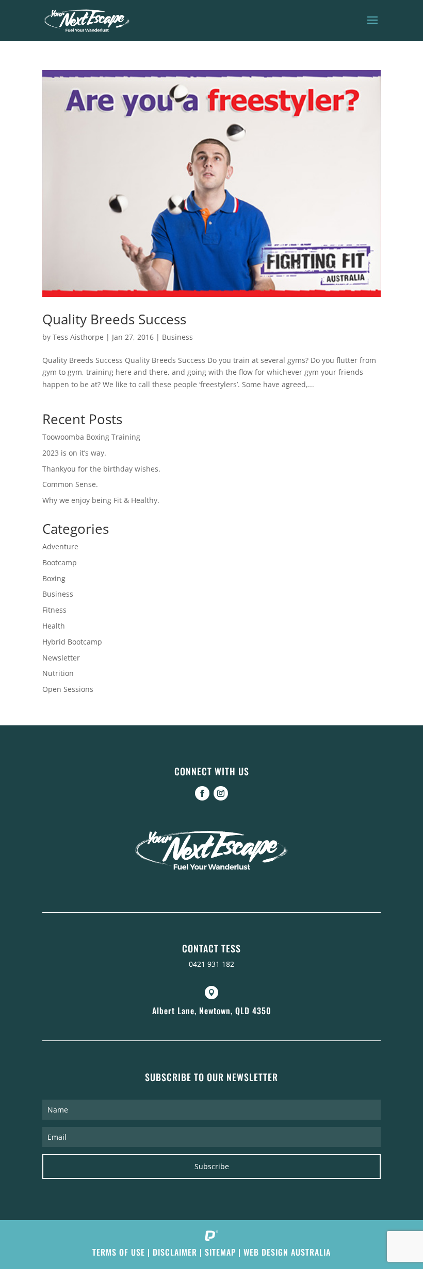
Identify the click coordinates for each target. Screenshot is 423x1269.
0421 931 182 (211, 964)
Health (53, 626)
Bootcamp (59, 562)
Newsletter (61, 658)
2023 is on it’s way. (74, 453)
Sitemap (220, 1252)
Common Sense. (70, 484)
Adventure (60, 546)
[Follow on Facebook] (202, 793)
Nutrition (58, 673)
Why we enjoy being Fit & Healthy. (100, 500)
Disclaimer (175, 1252)
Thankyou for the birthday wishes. (101, 469)
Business (177, 337)
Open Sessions (67, 689)
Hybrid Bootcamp (72, 642)
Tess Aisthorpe (78, 337)
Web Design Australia (287, 1252)
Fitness (54, 610)
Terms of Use (118, 1252)
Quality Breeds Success (114, 319)
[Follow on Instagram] (221, 793)
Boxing (54, 578)
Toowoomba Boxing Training (91, 437)
